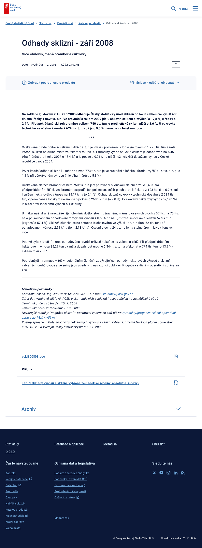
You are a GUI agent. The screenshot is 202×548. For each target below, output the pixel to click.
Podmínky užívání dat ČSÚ (70, 479)
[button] (28, 463)
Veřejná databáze (17, 479)
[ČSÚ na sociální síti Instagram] (168, 473)
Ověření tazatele (64, 497)
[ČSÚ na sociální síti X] (154, 473)
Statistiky (45, 23)
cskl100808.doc (33, 356)
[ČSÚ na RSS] (183, 473)
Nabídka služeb (15, 503)
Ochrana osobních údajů (69, 485)
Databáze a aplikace (69, 444)
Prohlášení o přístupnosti (70, 491)
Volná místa (13, 527)
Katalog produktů (90, 23)
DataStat (11, 485)
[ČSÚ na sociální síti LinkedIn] (176, 473)
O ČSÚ (10, 452)
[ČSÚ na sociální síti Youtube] (161, 473)
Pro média (12, 491)
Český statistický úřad (20, 23)
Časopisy (11, 497)
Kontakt (11, 473)
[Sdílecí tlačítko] (176, 64)
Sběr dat (158, 444)
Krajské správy (15, 521)
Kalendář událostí (17, 515)
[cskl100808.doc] (176, 356)
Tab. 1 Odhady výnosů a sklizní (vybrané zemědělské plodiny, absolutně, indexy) (80, 383)
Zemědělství (65, 23)
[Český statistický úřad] (12, 8)
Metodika (110, 444)
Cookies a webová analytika (71, 473)
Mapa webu (61, 517)
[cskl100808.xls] (176, 383)
